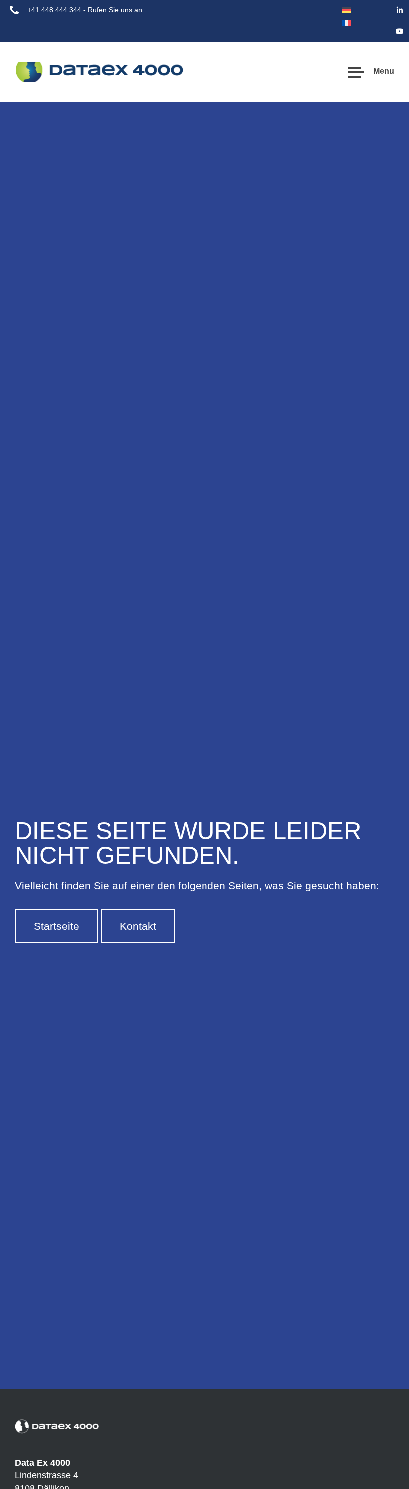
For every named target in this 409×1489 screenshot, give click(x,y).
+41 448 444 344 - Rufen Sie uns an (84, 10)
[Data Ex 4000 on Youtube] (400, 31)
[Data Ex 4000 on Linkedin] (400, 10)
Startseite (56, 926)
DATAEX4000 (52, 72)
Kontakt (138, 926)
